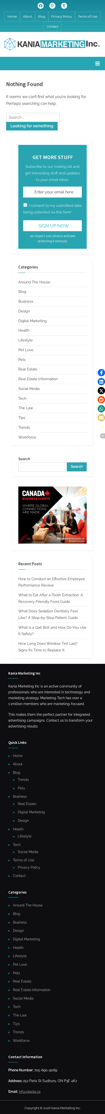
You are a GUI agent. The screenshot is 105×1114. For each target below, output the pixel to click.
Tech (22, 398)
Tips (21, 418)
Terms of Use (87, 16)
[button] (101, 372)
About (27, 16)
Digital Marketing (32, 321)
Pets (22, 360)
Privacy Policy (61, 16)
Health (24, 330)
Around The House (34, 282)
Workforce (27, 437)
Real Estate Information (38, 379)
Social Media (29, 389)
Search (24, 459)
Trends (24, 427)
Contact (52, 26)
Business (25, 301)
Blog (41, 16)
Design (24, 311)
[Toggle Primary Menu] (97, 64)
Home (12, 16)
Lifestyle (25, 340)
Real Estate (27, 369)
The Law (25, 408)
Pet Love (25, 350)
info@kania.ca (30, 1092)
